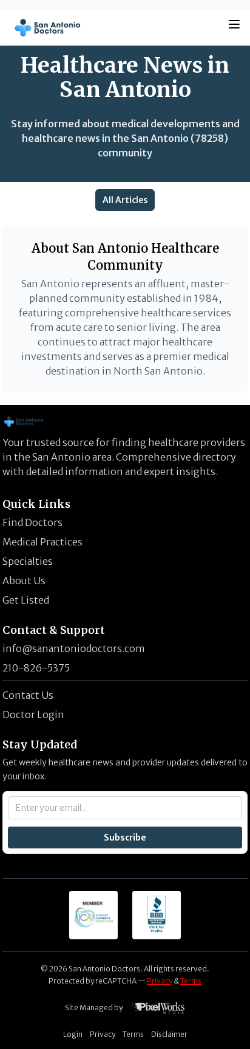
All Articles (125, 200)
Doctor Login (33, 714)
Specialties (27, 561)
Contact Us (27, 695)
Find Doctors (32, 522)
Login (73, 1034)
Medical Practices (42, 542)
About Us (24, 580)
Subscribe (125, 837)
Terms (190, 980)
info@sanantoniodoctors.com (73, 648)
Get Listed (25, 600)
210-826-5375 (36, 668)
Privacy (159, 980)
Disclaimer (169, 1034)
